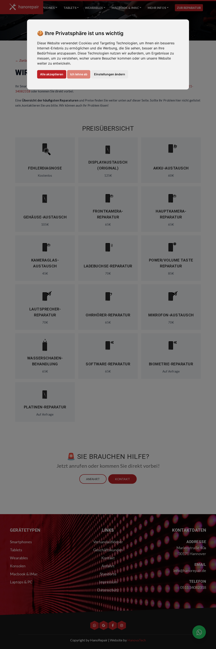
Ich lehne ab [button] (78, 74)
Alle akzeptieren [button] (51, 74)
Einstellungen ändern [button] (109, 74)
